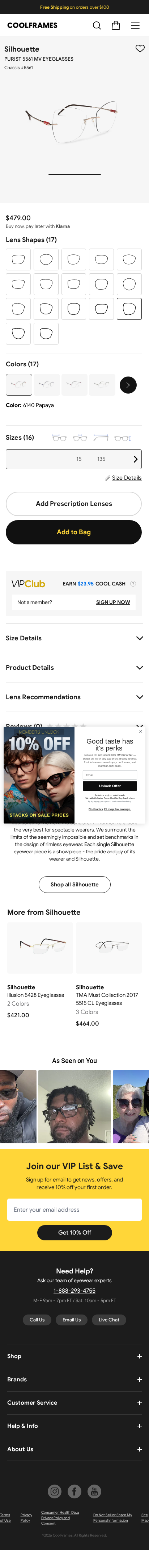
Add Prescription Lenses (74, 504)
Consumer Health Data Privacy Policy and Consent (60, 1518)
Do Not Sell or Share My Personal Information (112, 1518)
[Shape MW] (18, 334)
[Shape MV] (129, 309)
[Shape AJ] (46, 259)
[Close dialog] (140, 731)
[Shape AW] (73, 259)
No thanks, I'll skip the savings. (110, 809)
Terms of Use (5, 1518)
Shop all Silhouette (75, 884)
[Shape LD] (18, 284)
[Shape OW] (46, 334)
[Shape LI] (18, 309)
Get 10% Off (74, 1232)
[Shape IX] (101, 259)
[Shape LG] (101, 284)
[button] (74, 1106)
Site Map (145, 1518)
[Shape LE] (46, 284)
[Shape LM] (46, 309)
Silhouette (21, 49)
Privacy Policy (26, 1518)
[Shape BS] (18, 259)
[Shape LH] (129, 284)
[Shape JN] (129, 259)
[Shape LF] (73, 284)
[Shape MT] (73, 309)
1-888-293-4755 (74, 1291)
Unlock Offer (110, 786)
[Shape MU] (101, 309)
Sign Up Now (113, 602)
